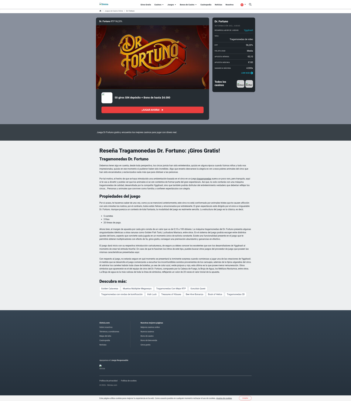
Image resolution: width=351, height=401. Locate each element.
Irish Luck (152, 294)
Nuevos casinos (147, 331)
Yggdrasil (248, 30)
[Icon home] (100, 11)
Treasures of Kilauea (171, 294)
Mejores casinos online (150, 327)
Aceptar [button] (245, 398)
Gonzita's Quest (197, 288)
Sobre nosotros (105, 327)
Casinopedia (104, 340)
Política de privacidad (108, 381)
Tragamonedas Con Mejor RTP (171, 288)
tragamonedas (204, 178)
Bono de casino (147, 336)
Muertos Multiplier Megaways (137, 288)
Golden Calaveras (109, 288)
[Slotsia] (109, 4)
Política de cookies (129, 381)
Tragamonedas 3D (236, 294)
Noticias (102, 345)
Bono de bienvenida (149, 340)
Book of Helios (215, 294)
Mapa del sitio (105, 336)
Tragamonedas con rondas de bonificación (122, 294)
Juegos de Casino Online (114, 11)
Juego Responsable (119, 360)
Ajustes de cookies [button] (224, 398)
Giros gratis (145, 345)
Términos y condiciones (109, 331)
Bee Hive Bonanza (194, 294)
